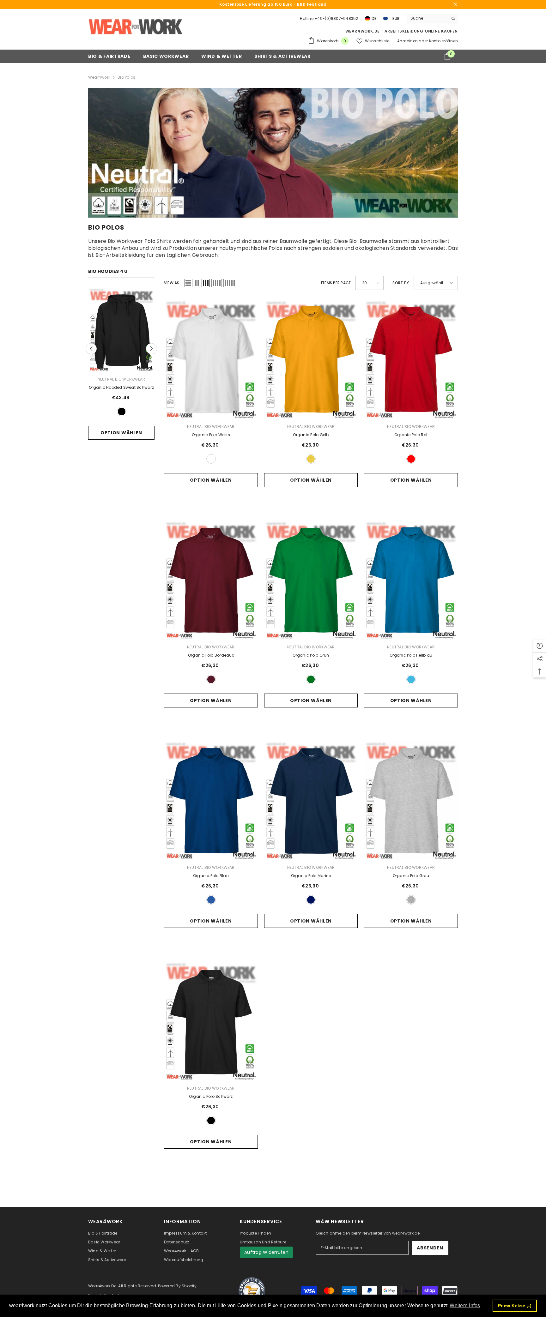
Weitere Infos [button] (465, 1305)
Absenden (430, 1248)
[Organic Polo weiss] (211, 359)
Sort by (400, 283)
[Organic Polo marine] (311, 801)
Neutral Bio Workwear (121, 379)
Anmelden (408, 41)
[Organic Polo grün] (311, 580)
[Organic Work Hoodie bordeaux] (121, 330)
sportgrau (411, 900)
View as (171, 283)
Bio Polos (126, 77)
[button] (91, 348)
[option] (121, 370)
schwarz (211, 1120)
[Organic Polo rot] (411, 359)
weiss (211, 459)
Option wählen (121, 433)
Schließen (455, 4)
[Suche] (432, 18)
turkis (411, 679)
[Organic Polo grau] (411, 801)
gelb (311, 459)
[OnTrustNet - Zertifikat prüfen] (251, 1290)
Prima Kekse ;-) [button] (515, 1305)
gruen (311, 679)
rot (411, 459)
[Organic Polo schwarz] (211, 1021)
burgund (121, 411)
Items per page (336, 283)
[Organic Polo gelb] (311, 359)
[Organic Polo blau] (211, 801)
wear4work (99, 77)
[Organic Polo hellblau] (411, 580)
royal (211, 900)
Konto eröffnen (443, 41)
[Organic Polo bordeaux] (211, 580)
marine (311, 900)
